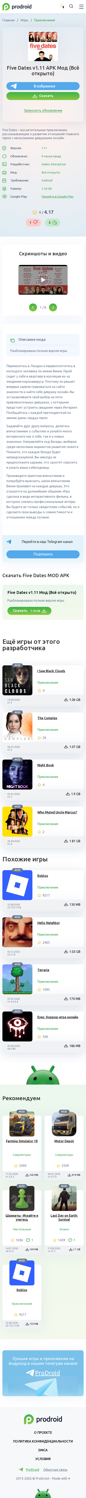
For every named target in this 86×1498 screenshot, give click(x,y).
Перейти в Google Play (57, 196)
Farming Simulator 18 (22, 1141)
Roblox (42, 876)
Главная (8, 20)
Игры (24, 20)
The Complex (47, 718)
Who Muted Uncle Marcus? (57, 812)
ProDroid (47, 1372)
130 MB (74, 904)
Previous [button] (33, 307)
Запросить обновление (43, 110)
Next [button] (53, 307)
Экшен (64, 1229)
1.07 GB (74, 747)
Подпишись (43, 554)
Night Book (45, 765)
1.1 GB (76, 1249)
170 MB (74, 999)
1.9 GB (75, 794)
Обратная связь (55, 1469)
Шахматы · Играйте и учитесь (22, 1217)
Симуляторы (22, 1154)
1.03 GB (74, 951)
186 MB (74, 1046)
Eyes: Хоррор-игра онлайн (57, 1017)
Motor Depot (64, 1141)
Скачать (45, 96)
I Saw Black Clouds (51, 671)
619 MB (76, 1175)
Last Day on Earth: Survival (64, 1217)
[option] (43, 280)
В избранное (44, 86)
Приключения (44, 20)
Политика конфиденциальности (43, 1441)
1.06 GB (74, 699)
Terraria (43, 970)
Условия (43, 1459)
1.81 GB (74, 841)
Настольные (22, 1229)
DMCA (43, 1450)
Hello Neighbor (48, 923)
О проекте (43, 1432)
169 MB (34, 1249)
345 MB (34, 1175)
